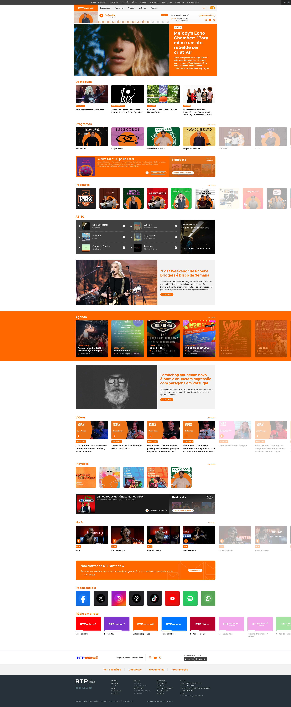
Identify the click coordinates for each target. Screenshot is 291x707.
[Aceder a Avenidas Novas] (163, 136)
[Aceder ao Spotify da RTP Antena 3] (190, 598)
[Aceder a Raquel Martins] (127, 535)
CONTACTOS (161, 681)
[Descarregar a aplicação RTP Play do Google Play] (201, 659)
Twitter (80, 688)
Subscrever (194, 570)
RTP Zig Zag (167, 2)
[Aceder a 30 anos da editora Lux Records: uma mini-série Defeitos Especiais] (127, 94)
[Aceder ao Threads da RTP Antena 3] (136, 598)
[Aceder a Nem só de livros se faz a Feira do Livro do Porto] (163, 94)
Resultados (205, 249)
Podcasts (119, 8)
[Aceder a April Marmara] (199, 535)
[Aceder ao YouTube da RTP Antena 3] (210, 20)
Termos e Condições (116, 701)
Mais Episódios (157, 173)
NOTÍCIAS (114, 681)
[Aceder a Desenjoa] (253, 198)
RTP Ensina (179, 2)
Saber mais (166, 294)
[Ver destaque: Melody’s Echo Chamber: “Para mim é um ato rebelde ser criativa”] (145, 50)
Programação (179, 669)
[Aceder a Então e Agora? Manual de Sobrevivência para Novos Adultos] (277, 198)
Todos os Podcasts (182, 173)
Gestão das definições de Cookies (191, 696)
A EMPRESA (183, 681)
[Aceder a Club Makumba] (163, 535)
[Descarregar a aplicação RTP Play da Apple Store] (189, 659)
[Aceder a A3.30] (109, 477)
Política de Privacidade (84, 701)
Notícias (102, 2)
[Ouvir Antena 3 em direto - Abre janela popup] (86, 17)
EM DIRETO (137, 683)
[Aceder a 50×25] (229, 198)
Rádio (134, 2)
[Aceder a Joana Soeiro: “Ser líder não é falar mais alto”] (127, 430)
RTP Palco (154, 2)
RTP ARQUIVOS (116, 691)
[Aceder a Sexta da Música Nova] (86, 477)
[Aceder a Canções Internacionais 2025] (157, 477)
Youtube (87, 688)
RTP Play (143, 2)
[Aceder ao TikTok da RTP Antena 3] (154, 598)
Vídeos (131, 8)
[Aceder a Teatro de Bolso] (133, 198)
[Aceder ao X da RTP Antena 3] (101, 598)
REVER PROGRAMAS (140, 686)
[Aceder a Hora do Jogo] (181, 198)
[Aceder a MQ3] (271, 136)
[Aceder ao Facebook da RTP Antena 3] (83, 598)
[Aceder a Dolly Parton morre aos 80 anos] (92, 94)
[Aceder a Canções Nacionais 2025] (133, 477)
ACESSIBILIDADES (162, 691)
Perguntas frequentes (142, 691)
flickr (90, 688)
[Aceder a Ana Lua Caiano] (271, 535)
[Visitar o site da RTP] (93, 2)
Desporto (113, 2)
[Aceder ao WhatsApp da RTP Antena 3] (214, 20)
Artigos (142, 8)
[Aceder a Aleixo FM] (235, 136)
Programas (105, 8)
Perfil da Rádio (112, 669)
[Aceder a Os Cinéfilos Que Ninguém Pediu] (205, 198)
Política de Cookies (100, 701)
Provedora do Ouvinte (165, 688)
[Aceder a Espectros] (127, 136)
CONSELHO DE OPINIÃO (187, 686)
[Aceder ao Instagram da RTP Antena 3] (206, 20)
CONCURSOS (138, 688)
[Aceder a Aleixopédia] (157, 198)
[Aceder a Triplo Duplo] (86, 198)
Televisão (124, 2)
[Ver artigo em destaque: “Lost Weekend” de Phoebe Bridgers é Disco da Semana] (116, 282)
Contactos (135, 669)
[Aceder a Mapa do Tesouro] (199, 136)
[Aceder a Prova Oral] (92, 136)
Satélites (160, 693)
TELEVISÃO (114, 686)
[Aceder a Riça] (92, 535)
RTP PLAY (137, 681)
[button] (212, 8)
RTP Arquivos (193, 2)
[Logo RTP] (85, 681)
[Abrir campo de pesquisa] (204, 8)
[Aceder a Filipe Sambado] (235, 535)
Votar (191, 249)
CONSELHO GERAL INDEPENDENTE (191, 683)
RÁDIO (113, 688)
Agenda (154, 8)
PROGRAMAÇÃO (206, 15)
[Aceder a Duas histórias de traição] (235, 430)
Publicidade (129, 701)
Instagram (83, 688)
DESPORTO (114, 683)
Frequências (156, 669)
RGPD (182, 693)
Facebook (77, 688)
